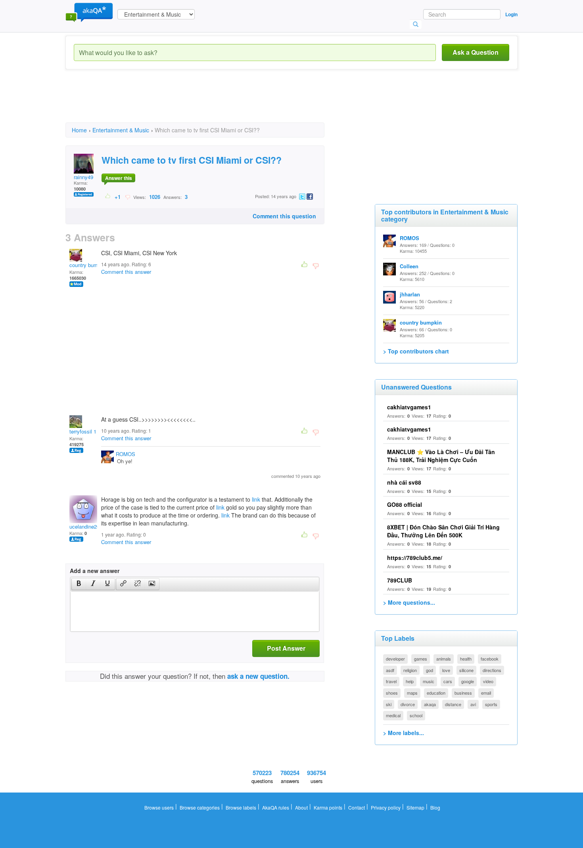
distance (453, 704)
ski (388, 704)
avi (473, 704)
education (436, 692)
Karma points (328, 807)
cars (447, 681)
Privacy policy (386, 807)
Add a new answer (94, 571)
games (420, 658)
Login (511, 14)
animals (443, 658)
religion (410, 670)
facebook (490, 658)
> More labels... (403, 733)
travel (391, 681)
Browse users (159, 807)
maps (412, 692)
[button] (78, 584)
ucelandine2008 (87, 526)
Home (79, 130)
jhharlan (410, 294)
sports (491, 704)
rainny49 (83, 177)
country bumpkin (88, 265)
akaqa (430, 704)
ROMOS (125, 454)
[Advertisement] (209, 103)
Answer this (118, 177)
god (429, 670)
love (446, 670)
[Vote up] (108, 196)
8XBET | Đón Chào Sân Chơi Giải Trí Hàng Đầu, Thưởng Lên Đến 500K (443, 531)
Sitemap (415, 807)
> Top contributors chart (416, 351)
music (428, 681)
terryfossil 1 (82, 431)
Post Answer (286, 648)
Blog (435, 807)
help (410, 681)
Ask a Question (476, 52)
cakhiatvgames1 (409, 407)
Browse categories (200, 807)
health (466, 658)
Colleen (409, 266)
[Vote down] (127, 196)
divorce (408, 704)
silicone (466, 670)
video (488, 681)
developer (395, 658)
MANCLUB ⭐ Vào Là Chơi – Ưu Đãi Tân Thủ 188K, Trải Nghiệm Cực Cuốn (441, 456)
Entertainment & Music (120, 130)
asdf (390, 670)
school (416, 715)
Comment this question (284, 216)
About (301, 807)
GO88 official (404, 504)
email (486, 692)
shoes (392, 692)
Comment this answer (126, 271)
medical (393, 715)
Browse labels (241, 807)
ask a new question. (258, 676)
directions (492, 670)
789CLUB (399, 580)
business (463, 692)
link (256, 499)
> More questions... (409, 602)
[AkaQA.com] (89, 12)
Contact (356, 807)
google (467, 681)
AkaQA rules (275, 807)
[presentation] (79, 584)
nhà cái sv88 (404, 482)
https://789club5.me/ (414, 558)
